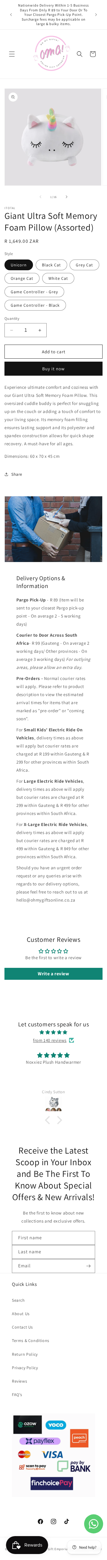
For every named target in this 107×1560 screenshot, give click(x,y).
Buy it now (53, 368)
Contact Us (22, 1327)
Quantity (11, 318)
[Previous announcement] (11, 14)
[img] (53, 1032)
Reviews (19, 1381)
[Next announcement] (96, 14)
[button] (11, 54)
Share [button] (16, 474)
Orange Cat (22, 278)
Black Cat (51, 265)
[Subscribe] (88, 1266)
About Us (21, 1313)
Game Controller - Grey (34, 291)
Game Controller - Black (35, 305)
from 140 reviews (50, 1040)
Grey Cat (84, 265)
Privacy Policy (25, 1367)
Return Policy (25, 1354)
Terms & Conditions (30, 1340)
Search (18, 1300)
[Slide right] (66, 196)
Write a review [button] (53, 974)
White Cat (58, 278)
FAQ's (17, 1394)
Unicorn (19, 265)
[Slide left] (40, 196)
